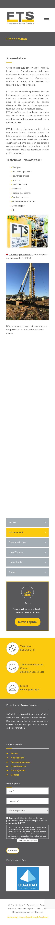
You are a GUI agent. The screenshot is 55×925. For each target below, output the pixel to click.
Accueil (12, 522)
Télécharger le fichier (20, 255)
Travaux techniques (18, 542)
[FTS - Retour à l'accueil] (25, 19)
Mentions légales (26, 909)
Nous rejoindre (16, 562)
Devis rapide (27, 622)
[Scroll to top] (50, 920)
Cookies (39, 912)
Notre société (16, 532)
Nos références (16, 552)
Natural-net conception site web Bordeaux (27, 917)
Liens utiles (41, 909)
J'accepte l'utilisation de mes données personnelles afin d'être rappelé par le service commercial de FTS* (26, 820)
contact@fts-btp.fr (29, 689)
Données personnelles (22, 912)
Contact (12, 572)
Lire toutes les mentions (27, 840)
